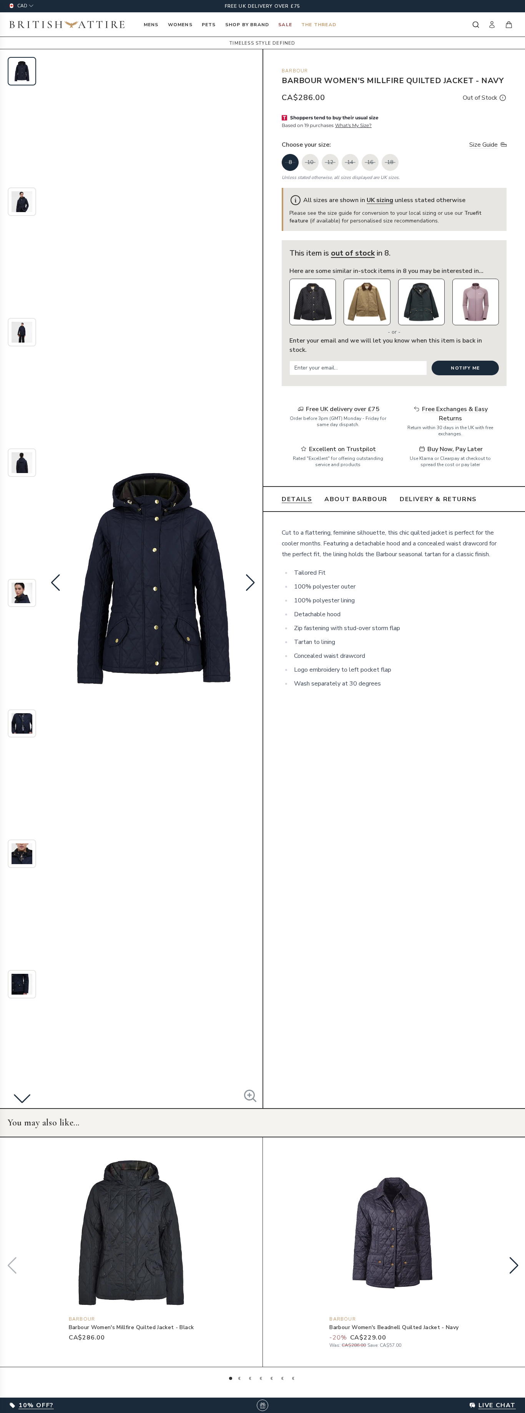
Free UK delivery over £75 (263, 6)
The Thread (318, 25)
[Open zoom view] (250, 1096)
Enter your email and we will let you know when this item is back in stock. (385, 345)
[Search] (475, 24)
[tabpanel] (394, 608)
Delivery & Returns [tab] (438, 499)
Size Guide (483, 144)
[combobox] (475, 24)
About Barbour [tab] (355, 499)
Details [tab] (297, 499)
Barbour (295, 71)
